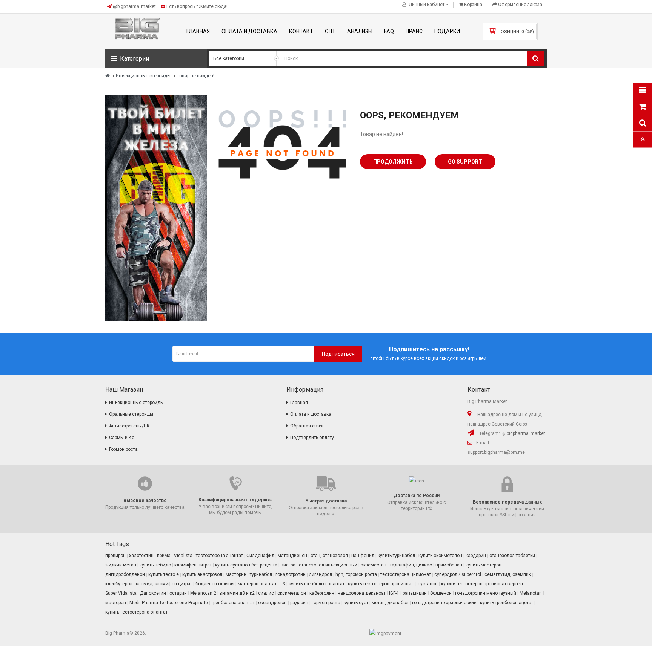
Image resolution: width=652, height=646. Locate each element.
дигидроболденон (125, 574)
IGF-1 (394, 593)
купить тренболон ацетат (506, 602)
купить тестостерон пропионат (381, 583)
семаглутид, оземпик (507, 574)
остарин (178, 593)
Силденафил (260, 555)
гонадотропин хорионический (444, 602)
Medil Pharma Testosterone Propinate (168, 602)
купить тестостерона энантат (136, 612)
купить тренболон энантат (316, 583)
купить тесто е (163, 574)
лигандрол (320, 574)
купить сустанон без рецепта (246, 565)
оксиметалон (291, 593)
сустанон (428, 583)
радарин (299, 602)
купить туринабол (396, 555)
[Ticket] (156, 208)
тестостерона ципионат (405, 574)
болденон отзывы (214, 583)
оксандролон (272, 602)
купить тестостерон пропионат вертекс (482, 583)
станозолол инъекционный (328, 565)
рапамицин (415, 593)
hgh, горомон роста (356, 574)
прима (164, 555)
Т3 (282, 583)
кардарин (476, 555)
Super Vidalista (121, 593)
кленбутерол (118, 583)
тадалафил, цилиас (411, 565)
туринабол (261, 574)
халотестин (141, 555)
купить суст (356, 602)
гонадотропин (290, 574)
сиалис (266, 593)
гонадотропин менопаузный (485, 593)
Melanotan (531, 593)
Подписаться (338, 354)
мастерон (115, 602)
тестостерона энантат (219, 555)
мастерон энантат (257, 583)
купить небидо (155, 565)
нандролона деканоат (362, 593)
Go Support (465, 162)
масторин (236, 574)
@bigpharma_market (134, 6)
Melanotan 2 (203, 593)
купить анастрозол (202, 574)
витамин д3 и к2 (237, 593)
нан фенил (362, 555)
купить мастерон (483, 565)
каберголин (321, 593)
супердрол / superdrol (457, 574)
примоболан (448, 565)
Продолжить (393, 162)
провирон (115, 555)
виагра (288, 565)
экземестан (373, 565)
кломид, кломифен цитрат (164, 583)
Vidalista (183, 555)
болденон (441, 593)
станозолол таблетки (512, 555)
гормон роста (326, 602)
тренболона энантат (233, 602)
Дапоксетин (153, 593)
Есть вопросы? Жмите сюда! (196, 6)
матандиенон (292, 555)
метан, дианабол (390, 602)
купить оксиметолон (440, 555)
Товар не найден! (195, 75)
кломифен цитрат (193, 565)
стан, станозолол (329, 555)
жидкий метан (120, 565)
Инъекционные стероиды (143, 75)
